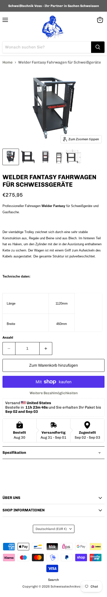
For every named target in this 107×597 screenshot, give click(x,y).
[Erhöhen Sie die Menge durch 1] (46, 348)
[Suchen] (98, 47)
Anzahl (7, 337)
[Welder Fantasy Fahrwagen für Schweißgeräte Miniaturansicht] (11, 157)
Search (53, 580)
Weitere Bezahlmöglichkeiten (54, 393)
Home (7, 62)
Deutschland (51, 529)
